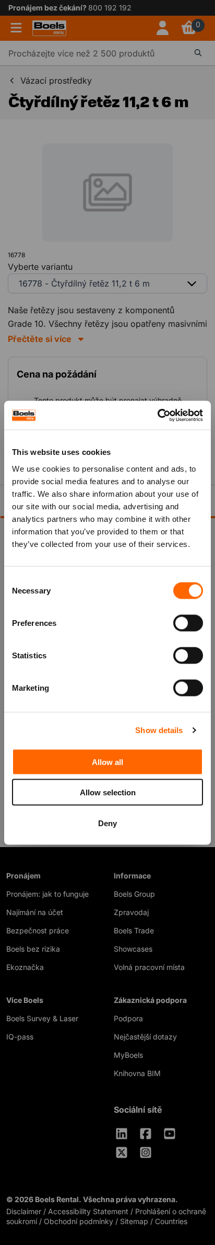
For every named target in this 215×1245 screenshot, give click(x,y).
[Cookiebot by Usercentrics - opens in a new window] (157, 415)
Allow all (107, 761)
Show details (159, 730)
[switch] (188, 622)
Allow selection (108, 792)
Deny (107, 822)
